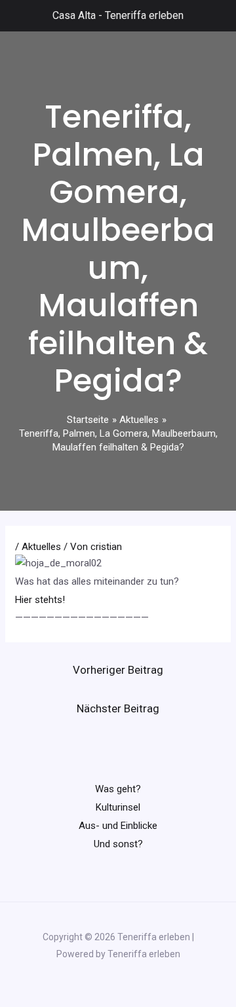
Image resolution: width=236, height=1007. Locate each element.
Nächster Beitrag (118, 708)
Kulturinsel (118, 807)
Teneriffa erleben (144, 15)
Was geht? (118, 789)
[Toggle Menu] (17, 15)
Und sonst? (118, 844)
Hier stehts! (40, 600)
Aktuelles (41, 547)
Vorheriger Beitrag (118, 669)
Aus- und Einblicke (118, 826)
